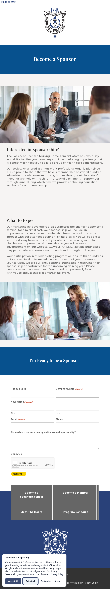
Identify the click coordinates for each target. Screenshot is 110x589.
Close (57, 581)
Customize (46, 581)
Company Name (69, 388)
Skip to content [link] (8, 1)
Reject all (30, 581)
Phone (59, 419)
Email (18, 419)
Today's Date (18, 388)
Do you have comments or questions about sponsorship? (43, 432)
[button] (55, 36)
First (13, 413)
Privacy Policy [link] (57, 574)
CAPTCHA (16, 454)
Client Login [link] (91, 582)
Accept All (13, 581)
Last (58, 413)
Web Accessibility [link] (73, 582)
